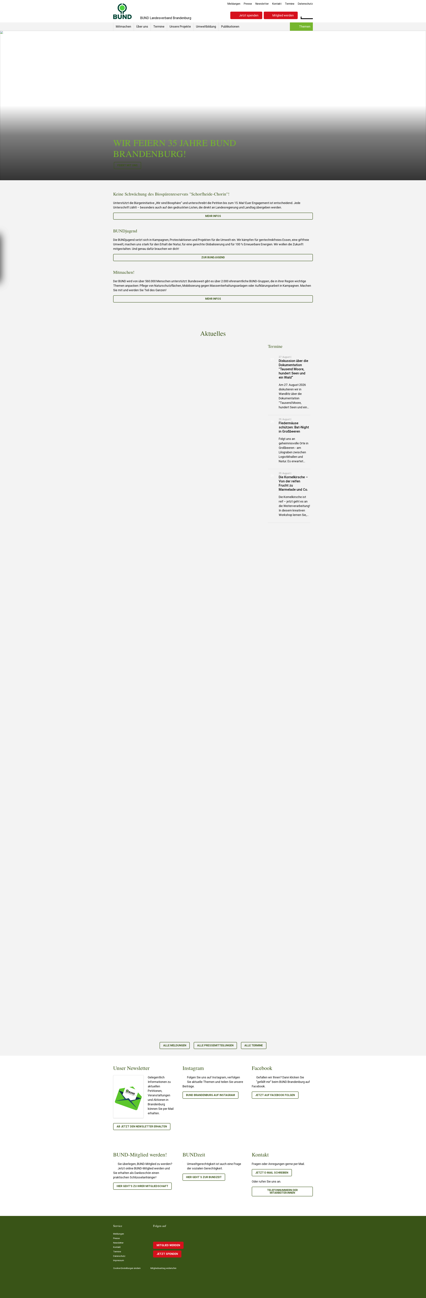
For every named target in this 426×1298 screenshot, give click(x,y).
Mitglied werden (283, 15)
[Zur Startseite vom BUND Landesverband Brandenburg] (122, 11)
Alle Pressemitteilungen (215, 1045)
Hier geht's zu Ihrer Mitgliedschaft (142, 1186)
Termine (289, 3)
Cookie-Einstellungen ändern (127, 1268)
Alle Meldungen (174, 1045)
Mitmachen (123, 26)
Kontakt (277, 3)
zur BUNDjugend (213, 257)
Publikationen (230, 26)
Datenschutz (305, 3)
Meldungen (233, 3)
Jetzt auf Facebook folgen (275, 1095)
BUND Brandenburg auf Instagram (210, 1095)
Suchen (310, 15)
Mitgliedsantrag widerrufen (163, 1268)
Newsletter (262, 3)
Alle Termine (253, 1045)
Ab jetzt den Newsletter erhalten (142, 1126)
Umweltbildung (206, 26)
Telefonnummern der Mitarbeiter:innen (282, 1191)
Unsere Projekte (180, 26)
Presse (248, 3)
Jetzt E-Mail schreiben (271, 1172)
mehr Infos (213, 216)
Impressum (118, 1260)
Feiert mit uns (127, 165)
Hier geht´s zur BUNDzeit (204, 1177)
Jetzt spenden (248, 15)
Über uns (142, 26)
